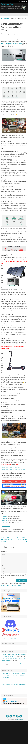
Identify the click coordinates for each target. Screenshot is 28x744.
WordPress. (24, 719)
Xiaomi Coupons (6, 526)
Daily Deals (14, 34)
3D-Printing (5, 522)
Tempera (19, 719)
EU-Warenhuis (19, 34)
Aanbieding (5, 529)
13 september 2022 (13, 33)
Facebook (4, 516)
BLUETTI (12, 529)
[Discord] (24, 1)
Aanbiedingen (6, 18)
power (6, 531)
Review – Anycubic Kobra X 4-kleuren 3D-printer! (13, 673)
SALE (15, 531)
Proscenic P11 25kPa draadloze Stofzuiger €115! (22, 539)
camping (16, 529)
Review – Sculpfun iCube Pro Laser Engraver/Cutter (14, 684)
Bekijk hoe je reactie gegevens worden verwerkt (12, 585)
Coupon (9, 34)
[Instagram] (22, 1)
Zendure (21, 531)
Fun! (23, 529)
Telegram (4, 520)
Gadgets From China (7, 4)
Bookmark (4, 533)
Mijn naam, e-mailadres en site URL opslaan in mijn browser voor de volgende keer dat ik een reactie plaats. (13, 575)
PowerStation (10, 531)
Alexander (4, 33)
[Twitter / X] (20, 1)
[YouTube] (26, 1)
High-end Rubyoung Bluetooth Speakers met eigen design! (6, 539)
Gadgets (2, 531)
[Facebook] (18, 1)
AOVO (9, 529)
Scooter (17, 531)
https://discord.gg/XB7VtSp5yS (8, 638)
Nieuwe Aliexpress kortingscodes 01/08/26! (12, 663)
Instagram (4, 518)
